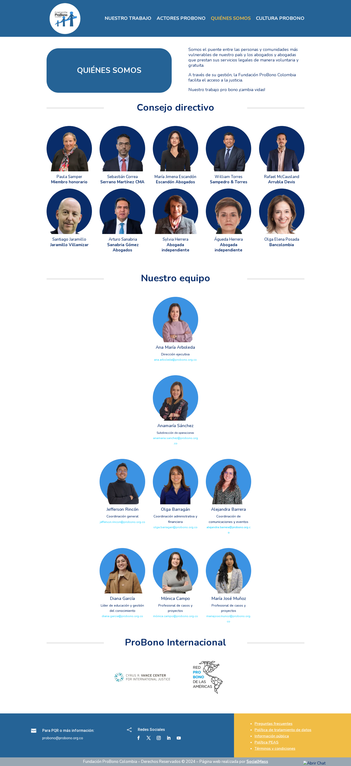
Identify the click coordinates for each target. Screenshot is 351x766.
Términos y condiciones (275, 748)
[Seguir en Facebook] (139, 738)
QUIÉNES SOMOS (231, 18)
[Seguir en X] (149, 738)
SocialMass (257, 761)
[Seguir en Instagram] (159, 738)
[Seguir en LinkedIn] (169, 738)
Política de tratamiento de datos (283, 730)
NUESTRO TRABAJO (128, 18)
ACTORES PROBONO (181, 18)
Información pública (272, 736)
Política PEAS (266, 742)
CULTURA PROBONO (280, 18)
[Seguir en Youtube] (179, 738)
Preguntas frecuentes (273, 723)
